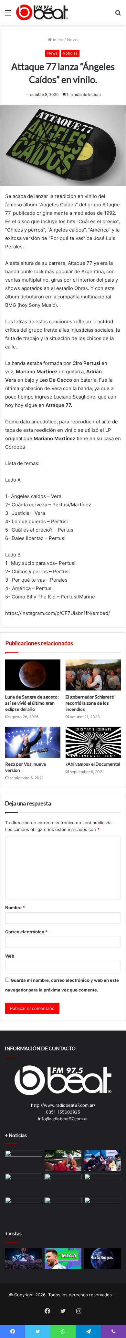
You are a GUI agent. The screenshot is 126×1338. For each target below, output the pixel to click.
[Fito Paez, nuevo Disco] (102, 1207)
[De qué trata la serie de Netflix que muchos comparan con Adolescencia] (23, 1184)
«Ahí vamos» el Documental (93, 764)
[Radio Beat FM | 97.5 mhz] (42, 12)
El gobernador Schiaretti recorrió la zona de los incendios (90, 703)
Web (9, 956)
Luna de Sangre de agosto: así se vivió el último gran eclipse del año (32, 703)
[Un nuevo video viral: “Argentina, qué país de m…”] (102, 1258)
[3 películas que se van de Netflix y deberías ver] (102, 1184)
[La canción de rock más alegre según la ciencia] (63, 1184)
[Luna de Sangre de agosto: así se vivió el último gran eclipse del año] (32, 674)
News (73, 39)
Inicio (57, 39)
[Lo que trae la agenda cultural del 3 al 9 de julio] (63, 1160)
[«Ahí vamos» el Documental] (93, 742)
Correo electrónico (26, 931)
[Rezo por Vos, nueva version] (32, 742)
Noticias (70, 53)
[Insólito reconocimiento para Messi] (63, 1258)
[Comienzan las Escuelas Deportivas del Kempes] (63, 1207)
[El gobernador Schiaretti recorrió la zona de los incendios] (93, 674)
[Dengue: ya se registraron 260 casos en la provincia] (23, 1160)
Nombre (15, 907)
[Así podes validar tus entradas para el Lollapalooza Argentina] (23, 1258)
